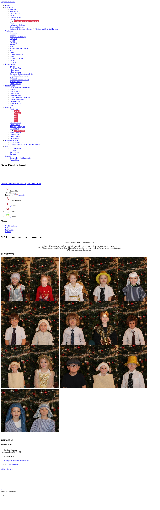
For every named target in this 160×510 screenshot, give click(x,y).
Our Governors (15, 13)
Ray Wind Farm (19, 131)
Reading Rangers (15, 133)
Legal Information (14, 464)
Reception (17, 113)
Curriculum (9, 31)
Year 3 (16, 119)
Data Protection (15, 101)
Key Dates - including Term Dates (21, 74)
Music (12, 50)
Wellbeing (13, 78)
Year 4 (16, 121)
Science (12, 60)
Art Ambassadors (15, 123)
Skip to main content (8, 2)
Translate (21, 195)
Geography (13, 43)
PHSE (12, 52)
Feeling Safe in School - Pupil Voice (26, 21)
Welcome (13, 9)
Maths (12, 46)
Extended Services (11, 140)
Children (8, 107)
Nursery (16, 111)
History (12, 45)
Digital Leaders (15, 136)
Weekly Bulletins (15, 148)
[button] (7, 189)
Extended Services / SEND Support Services (25, 144)
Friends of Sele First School (19, 80)
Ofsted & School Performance (20, 88)
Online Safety (14, 93)
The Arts (13, 62)
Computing (13, 33)
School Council (15, 125)
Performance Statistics (17, 25)
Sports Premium (15, 95)
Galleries (13, 154)
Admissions (14, 11)
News (7, 146)
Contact (8, 156)
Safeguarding (14, 19)
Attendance (13, 66)
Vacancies (13, 23)
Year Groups (14, 109)
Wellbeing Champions (17, 127)
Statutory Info (10, 86)
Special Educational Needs (19, 76)
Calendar (13, 150)
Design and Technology (18, 37)
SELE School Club (16, 142)
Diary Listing (14, 152)
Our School (9, 7)
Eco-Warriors (14, 129)
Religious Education (17, 58)
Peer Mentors (14, 138)
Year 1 (16, 115)
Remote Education (16, 82)
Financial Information (17, 99)
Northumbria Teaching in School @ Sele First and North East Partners (34, 29)
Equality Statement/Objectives (20, 97)
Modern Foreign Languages (19, 48)
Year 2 (16, 117)
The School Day (15, 68)
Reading (12, 56)
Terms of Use (14, 160)
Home (7, 5)
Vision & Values (15, 17)
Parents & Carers (11, 64)
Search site (4, 492)
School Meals (14, 70)
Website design (6, 469)
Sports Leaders (15, 134)
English (12, 41)
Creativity (13, 35)
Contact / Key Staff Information (20, 158)
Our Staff (13, 15)
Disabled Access (15, 103)
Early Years (13, 39)
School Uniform (15, 72)
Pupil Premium (15, 91)
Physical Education (16, 54)
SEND (12, 105)
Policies (12, 89)
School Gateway (15, 84)
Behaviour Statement (17, 27)
